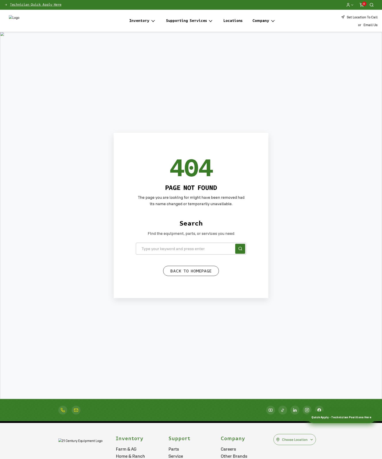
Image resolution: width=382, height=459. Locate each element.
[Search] (371, 5)
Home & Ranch (130, 456)
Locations (233, 20)
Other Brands (234, 456)
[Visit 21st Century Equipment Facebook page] (319, 410)
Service (175, 456)
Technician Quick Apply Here (35, 4)
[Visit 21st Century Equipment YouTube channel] (270, 410)
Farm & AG (126, 449)
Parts (173, 449)
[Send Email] (76, 410)
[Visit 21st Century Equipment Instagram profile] (307, 410)
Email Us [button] (370, 25)
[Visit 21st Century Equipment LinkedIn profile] (294, 410)
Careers (228, 449)
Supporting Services (186, 20)
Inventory (139, 20)
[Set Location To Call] (62, 410)
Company (260, 20)
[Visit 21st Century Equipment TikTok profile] (282, 410)
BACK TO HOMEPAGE (191, 271)
